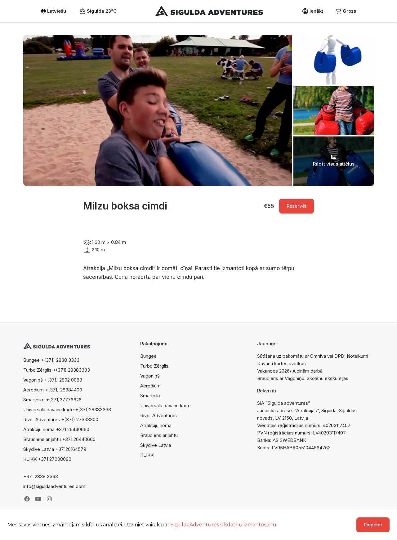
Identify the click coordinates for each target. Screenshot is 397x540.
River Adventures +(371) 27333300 (60, 419)
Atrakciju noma (156, 425)
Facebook (27, 499)
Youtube (38, 499)
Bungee (148, 356)
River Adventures (158, 415)
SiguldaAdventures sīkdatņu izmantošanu (223, 525)
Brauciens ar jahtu (159, 435)
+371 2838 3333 (40, 476)
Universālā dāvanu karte (165, 405)
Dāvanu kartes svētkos (281, 363)
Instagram (49, 499)
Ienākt (316, 11)
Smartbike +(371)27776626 (52, 400)
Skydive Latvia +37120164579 (54, 449)
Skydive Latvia (155, 445)
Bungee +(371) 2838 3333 (51, 360)
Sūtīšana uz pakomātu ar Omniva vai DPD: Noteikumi (312, 356)
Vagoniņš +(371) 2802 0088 (52, 380)
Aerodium (150, 386)
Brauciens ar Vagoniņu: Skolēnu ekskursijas (302, 378)
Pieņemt (373, 525)
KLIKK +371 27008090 (47, 459)
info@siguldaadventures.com (54, 486)
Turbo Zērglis (154, 366)
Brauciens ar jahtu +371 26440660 (59, 439)
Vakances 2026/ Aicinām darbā (290, 371)
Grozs (349, 11)
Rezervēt (296, 206)
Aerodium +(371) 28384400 (52, 390)
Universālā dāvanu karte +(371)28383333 (67, 410)
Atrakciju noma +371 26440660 (56, 429)
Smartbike (151, 396)
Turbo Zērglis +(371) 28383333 (56, 370)
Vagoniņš (150, 376)
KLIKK (147, 455)
